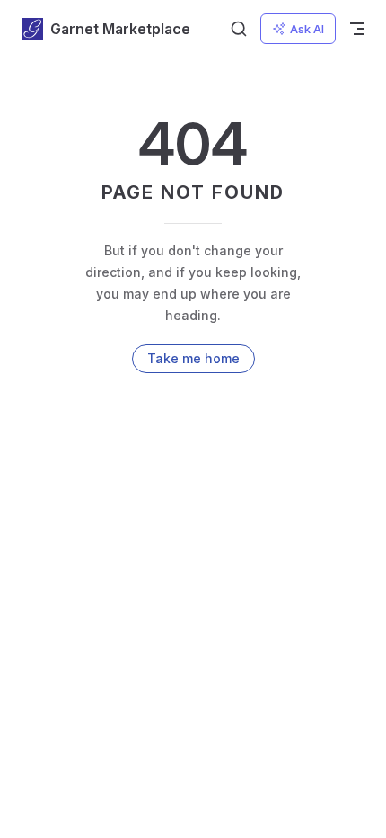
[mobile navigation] (357, 29)
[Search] (238, 29)
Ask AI (307, 29)
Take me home (193, 358)
